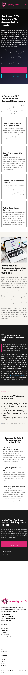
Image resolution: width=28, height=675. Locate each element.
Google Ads (20, 375)
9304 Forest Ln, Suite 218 (8, 618)
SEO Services (4, 628)
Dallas (3, 644)
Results (3, 663)
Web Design (4, 632)
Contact (3, 665)
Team (3, 661)
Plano (2, 646)
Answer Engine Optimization (8, 636)
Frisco (3, 650)
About (3, 659)
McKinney (4, 652)
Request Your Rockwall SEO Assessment (14, 544)
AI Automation (5, 634)
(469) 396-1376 (5, 614)
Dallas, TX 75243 (6, 620)
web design (12, 375)
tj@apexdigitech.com (7, 616)
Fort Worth (4, 648)
